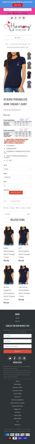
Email (29, 208)
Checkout (24, 13)
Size (5, 181)
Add (24, 208)
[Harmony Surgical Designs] (18, 27)
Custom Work (17, 415)
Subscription (17, 384)
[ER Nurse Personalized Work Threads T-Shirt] (15, 72)
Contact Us (18, 424)
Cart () (17, 13)
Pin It (18, 208)
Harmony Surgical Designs (15, 429)
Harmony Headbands (17, 400)
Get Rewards (17, 418)
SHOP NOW (17, 5)
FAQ (17, 421)
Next (28, 214)
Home (17, 381)
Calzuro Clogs (17, 393)
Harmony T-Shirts (16, 201)
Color (5, 165)
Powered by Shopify (26, 431)
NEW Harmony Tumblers (17, 403)
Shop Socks (17, 396)
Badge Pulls (17, 409)
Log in (9, 13)
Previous (7, 214)
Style (5, 173)
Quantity (6, 190)
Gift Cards (17, 412)
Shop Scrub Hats (17, 387)
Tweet (6, 208)
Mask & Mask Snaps (17, 406)
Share (12, 208)
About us (17, 321)
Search (18, 318)
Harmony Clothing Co (12, 110)
